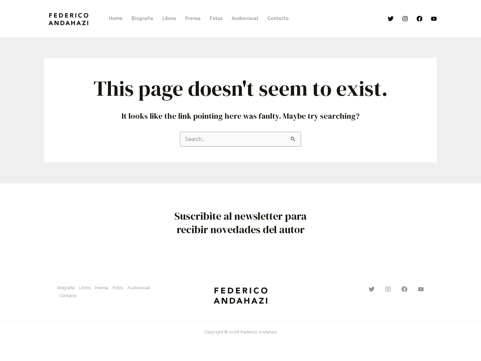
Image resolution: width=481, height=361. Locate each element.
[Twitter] (391, 19)
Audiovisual (138, 287)
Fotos (118, 287)
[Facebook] (419, 19)
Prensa (101, 287)
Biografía (66, 287)
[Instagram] (405, 19)
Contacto (68, 295)
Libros (85, 287)
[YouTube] (434, 19)
